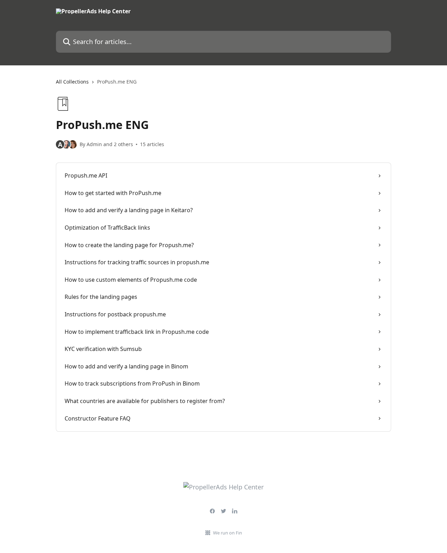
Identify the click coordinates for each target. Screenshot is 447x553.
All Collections (72, 81)
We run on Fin (227, 533)
